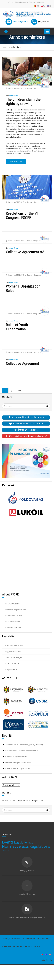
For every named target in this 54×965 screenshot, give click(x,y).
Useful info (5, 850)
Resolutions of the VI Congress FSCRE (22, 215)
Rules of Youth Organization (17, 326)
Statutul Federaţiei (13, 657)
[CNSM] (38, 701)
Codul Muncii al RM (14, 645)
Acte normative (12, 663)
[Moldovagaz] (26, 498)
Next (19, 391)
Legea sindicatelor (13, 651)
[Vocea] (38, 713)
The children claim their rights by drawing (24, 101)
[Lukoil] (26, 512)
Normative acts (39, 352)
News (31, 843)
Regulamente (11, 669)
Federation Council (13, 615)
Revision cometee (13, 627)
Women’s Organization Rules (23, 288)
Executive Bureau (13, 621)
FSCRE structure (12, 603)
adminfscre (13, 95)
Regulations (38, 275)
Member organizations (15, 609)
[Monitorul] (38, 724)
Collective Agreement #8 (25, 252)
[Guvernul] (13, 701)
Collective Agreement (22, 363)
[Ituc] (13, 713)
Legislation (38, 241)
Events (36, 88)
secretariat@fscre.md (21, 21)
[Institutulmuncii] (13, 724)
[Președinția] (13, 689)
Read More (13, 161)
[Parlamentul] (38, 689)
